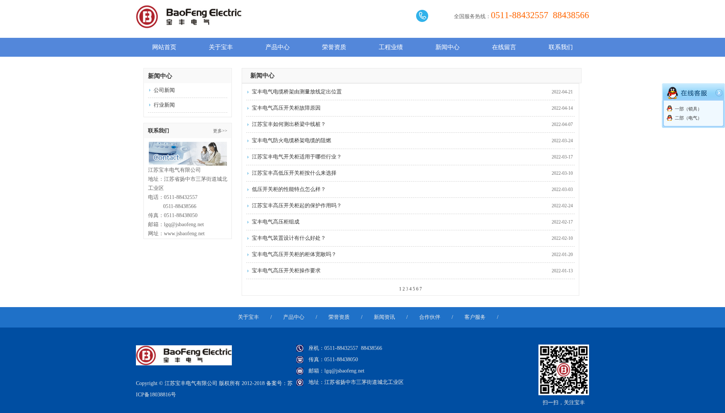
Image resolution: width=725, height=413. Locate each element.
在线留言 (504, 47)
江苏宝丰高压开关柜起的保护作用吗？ (297, 205)
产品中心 (277, 47)
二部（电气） (688, 118)
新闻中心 (447, 47)
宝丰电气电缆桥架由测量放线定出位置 (297, 92)
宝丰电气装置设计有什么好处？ (289, 238)
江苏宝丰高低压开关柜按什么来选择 (294, 173)
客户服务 (475, 317)
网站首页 (164, 47)
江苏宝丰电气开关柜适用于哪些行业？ (297, 157)
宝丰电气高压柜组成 (275, 222)
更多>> (220, 131)
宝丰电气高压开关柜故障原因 (286, 108)
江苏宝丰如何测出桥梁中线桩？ (289, 124)
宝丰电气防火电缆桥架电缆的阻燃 (291, 140)
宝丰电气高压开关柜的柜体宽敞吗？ (294, 254)
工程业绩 (391, 47)
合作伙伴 (429, 317)
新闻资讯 (384, 317)
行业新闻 (164, 105)
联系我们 (561, 47)
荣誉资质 (334, 47)
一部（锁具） (688, 109)
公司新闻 (164, 90)
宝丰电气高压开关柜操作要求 (286, 270)
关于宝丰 (221, 47)
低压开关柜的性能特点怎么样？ (289, 189)
